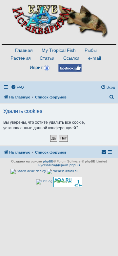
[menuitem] (17, 87)
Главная (24, 50)
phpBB (48, 161)
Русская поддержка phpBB (59, 165)
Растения (20, 58)
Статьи (47, 58)
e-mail (94, 58)
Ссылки (71, 58)
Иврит (36, 67)
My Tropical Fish (59, 50)
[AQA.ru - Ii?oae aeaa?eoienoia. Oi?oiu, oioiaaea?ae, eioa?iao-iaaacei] (67, 182)
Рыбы (91, 50)
